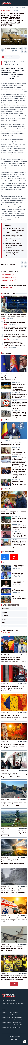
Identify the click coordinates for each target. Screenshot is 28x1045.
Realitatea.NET (5, 1012)
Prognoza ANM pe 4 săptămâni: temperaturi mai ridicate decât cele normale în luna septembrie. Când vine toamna (13, 862)
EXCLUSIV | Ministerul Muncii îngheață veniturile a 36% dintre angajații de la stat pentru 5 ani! (13, 316)
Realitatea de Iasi (16, 49)
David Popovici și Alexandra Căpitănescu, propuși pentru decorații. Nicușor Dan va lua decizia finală (13, 660)
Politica (3, 318)
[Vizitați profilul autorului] (2, 50)
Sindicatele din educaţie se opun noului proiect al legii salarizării (14, 245)
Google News (7, 287)
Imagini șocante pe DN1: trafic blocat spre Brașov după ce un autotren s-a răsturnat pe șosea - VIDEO (13, 804)
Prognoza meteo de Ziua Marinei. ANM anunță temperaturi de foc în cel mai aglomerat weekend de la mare (15, 336)
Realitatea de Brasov (6, 1022)
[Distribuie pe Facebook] (25, 48)
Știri (7, 7)
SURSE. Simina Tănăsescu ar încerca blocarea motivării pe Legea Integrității (18, 452)
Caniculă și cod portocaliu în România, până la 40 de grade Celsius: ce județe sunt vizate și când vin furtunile (14, 718)
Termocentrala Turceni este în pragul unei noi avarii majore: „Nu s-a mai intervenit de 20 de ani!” (19, 544)
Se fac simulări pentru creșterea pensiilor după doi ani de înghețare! (14, 321)
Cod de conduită (19, 1003)
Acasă (4, 7)
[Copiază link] (22, 48)
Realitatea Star (5, 1014)
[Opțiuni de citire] (24, 1041)
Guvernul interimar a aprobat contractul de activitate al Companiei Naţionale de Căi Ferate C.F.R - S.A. (14, 775)
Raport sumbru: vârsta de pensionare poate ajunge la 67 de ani (19, 520)
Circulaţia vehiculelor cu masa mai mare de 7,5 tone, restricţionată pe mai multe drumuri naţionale (15, 253)
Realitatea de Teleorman (7, 1030)
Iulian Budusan (23, 973)
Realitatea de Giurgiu (6, 1019)
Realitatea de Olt (13, 1014)
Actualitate (12, 7)
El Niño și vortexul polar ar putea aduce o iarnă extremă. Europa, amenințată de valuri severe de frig (13, 891)
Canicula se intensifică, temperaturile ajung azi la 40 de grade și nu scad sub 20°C (14, 920)
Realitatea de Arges (6, 1017)
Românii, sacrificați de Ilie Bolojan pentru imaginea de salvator (12, 444)
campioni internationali (9, 277)
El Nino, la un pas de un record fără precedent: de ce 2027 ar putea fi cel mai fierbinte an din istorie (13, 746)
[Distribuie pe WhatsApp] (22, 51)
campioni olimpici (7, 274)
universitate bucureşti (8, 280)
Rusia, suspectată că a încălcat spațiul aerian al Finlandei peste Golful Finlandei (12, 948)
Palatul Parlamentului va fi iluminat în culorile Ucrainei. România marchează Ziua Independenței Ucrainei (14, 238)
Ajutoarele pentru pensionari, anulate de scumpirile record (13, 513)
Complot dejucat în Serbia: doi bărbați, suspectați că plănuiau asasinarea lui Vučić (15, 230)
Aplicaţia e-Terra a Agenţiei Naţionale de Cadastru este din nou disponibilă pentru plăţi (14, 833)
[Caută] (20, 3)
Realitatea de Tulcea (6, 1027)
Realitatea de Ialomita (17, 1019)
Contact (3, 1000)
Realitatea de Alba (17, 1022)
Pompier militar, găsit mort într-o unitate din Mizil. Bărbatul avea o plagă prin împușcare (12, 688)
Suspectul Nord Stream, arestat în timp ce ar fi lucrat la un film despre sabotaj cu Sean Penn (19, 415)
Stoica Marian (23, 770)
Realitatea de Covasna (17, 1017)
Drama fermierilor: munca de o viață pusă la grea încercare (19, 535)
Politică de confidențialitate (8, 1003)
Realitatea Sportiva (14, 1012)
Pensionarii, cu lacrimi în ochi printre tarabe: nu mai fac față (19, 527)
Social (5, 324)
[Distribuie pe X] (25, 51)
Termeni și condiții (11, 1000)
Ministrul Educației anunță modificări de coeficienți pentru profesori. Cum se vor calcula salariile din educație (14, 977)
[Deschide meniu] (25, 3)
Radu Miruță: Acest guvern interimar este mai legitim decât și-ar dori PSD (19, 484)
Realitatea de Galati (18, 1025)
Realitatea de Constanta (7, 1025)
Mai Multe (14, 984)
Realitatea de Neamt (17, 1027)
